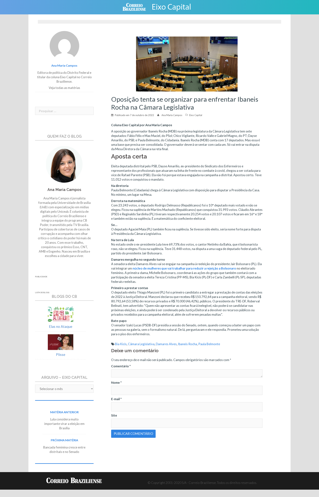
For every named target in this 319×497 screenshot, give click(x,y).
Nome (116, 382)
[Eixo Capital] (174, 7)
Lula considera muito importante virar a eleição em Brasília (64, 423)
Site (114, 415)
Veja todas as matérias (64, 88)
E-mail (116, 399)
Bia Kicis (121, 344)
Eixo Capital (195, 115)
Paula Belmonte (209, 344)
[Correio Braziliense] (137, 7)
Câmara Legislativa (141, 344)
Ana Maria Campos (172, 115)
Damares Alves (166, 344)
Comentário (121, 366)
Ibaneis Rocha (187, 344)
